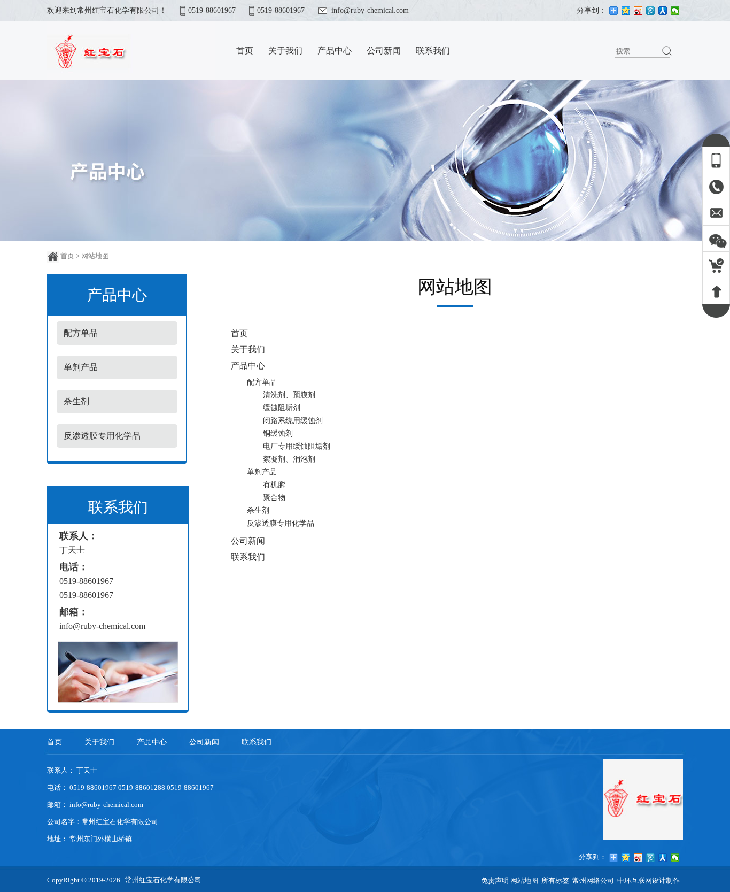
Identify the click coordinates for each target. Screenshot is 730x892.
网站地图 (524, 880)
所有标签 (555, 880)
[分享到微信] (675, 10)
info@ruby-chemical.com (370, 10)
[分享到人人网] (662, 10)
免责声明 (495, 880)
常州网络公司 (593, 880)
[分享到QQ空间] (626, 10)
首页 (67, 256)
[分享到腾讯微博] (650, 10)
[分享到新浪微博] (638, 10)
